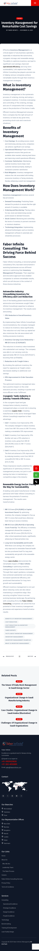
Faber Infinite (10, 630)
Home (3, 856)
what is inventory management (17, 643)
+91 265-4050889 (9, 764)
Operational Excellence (10, 904)
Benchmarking (6, 924)
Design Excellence (8, 912)
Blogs (20, 18)
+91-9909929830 (9, 761)
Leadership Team (7, 867)
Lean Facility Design (8, 932)
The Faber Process (8, 871)
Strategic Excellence (9, 908)
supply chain (17, 411)
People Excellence (8, 916)
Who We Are (6, 864)
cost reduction (11, 622)
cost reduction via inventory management (16, 626)
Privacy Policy (6, 883)
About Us (4, 860)
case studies (13, 561)
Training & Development (9, 928)
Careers (4, 875)
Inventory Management (14, 637)
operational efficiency (11, 67)
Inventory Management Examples (18, 640)
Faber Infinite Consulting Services (12, 879)
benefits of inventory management (18, 618)
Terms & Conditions (8, 887)
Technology (5, 920)
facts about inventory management (19, 633)
